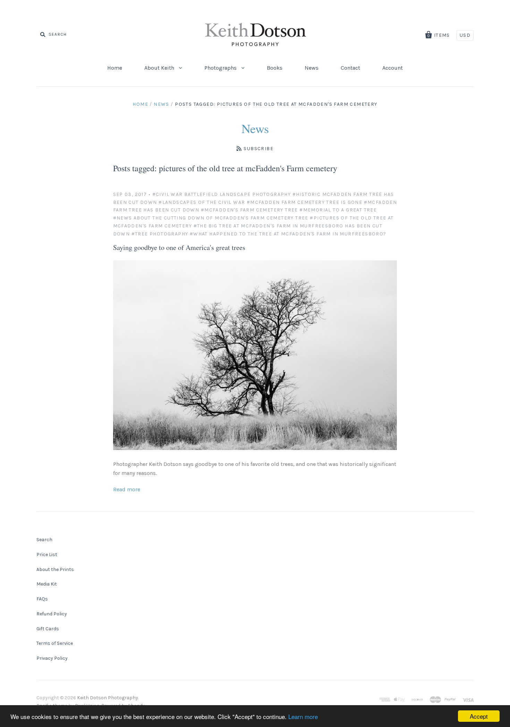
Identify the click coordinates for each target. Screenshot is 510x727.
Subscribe (258, 149)
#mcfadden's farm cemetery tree (249, 210)
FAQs (42, 599)
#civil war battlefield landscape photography (221, 194)
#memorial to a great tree (338, 210)
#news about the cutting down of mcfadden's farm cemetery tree (210, 218)
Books (274, 67)
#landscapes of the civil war (202, 202)
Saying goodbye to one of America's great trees (179, 247)
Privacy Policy (52, 658)
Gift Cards (47, 629)
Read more (126, 489)
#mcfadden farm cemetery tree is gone (304, 202)
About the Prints (55, 569)
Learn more (303, 716)
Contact (350, 67)
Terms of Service (54, 643)
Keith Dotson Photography (107, 698)
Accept (479, 716)
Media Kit (46, 584)
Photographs (221, 67)
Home (114, 67)
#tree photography (159, 234)
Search (44, 540)
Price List (46, 554)
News (311, 67)
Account (392, 67)
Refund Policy (51, 614)
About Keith (160, 67)
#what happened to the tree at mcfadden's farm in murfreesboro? (288, 234)
